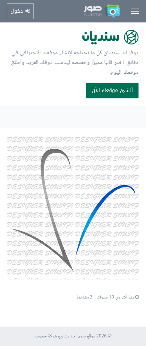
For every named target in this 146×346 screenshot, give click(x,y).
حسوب (41, 336)
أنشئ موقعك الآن (112, 90)
